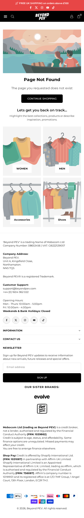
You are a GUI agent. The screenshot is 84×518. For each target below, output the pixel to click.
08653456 (34, 245)
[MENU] (5, 16)
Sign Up (42, 377)
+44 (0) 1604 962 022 (16, 292)
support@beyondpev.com (19, 288)
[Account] (71, 16)
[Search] (12, 16)
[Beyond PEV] (42, 16)
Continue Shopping (42, 98)
